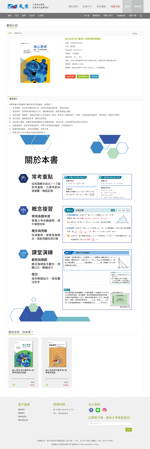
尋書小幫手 (108, 15)
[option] (23, 362)
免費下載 (132, 15)
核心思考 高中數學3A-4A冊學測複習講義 (23, 371)
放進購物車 (83, 76)
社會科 (41, 15)
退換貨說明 (22, 416)
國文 (10, 15)
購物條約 (21, 413)
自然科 (32, 15)
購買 (14, 385)
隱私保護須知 (23, 420)
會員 (127, 6)
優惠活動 (115, 6)
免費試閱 (70, 76)
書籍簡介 (13, 99)
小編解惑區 (121, 15)
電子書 (86, 15)
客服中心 (87, 6)
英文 (17, 15)
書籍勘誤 (96, 15)
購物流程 (21, 409)
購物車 (137, 6)
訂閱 (128, 430)
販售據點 (101, 6)
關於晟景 (73, 6)
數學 (24, 15)
